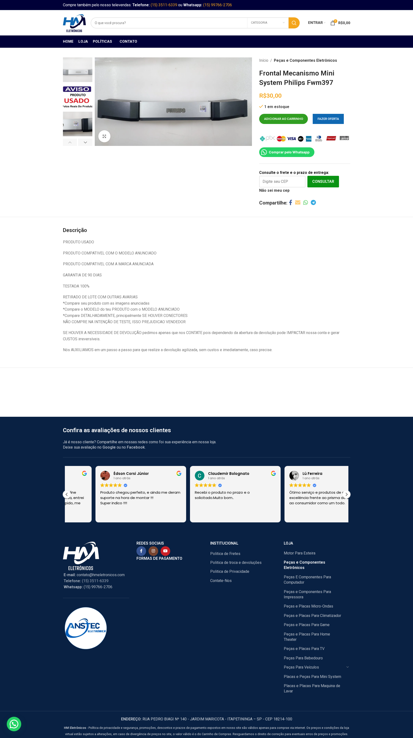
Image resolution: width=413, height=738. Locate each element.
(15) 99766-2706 (217, 5)
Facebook (136, 447)
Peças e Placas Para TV (304, 648)
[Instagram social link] (153, 551)
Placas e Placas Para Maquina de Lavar (312, 688)
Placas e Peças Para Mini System (312, 676)
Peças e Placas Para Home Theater (307, 637)
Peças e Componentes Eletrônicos (305, 60)
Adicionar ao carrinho (283, 119)
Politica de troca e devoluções (236, 562)
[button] (70, 142)
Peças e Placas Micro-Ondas (308, 606)
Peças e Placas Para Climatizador (312, 615)
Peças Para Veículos (301, 667)
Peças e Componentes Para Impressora (307, 594)
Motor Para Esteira (299, 553)
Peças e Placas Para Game (307, 624)
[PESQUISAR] (294, 22)
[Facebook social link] (290, 202)
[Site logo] (74, 22)
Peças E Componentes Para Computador (307, 580)
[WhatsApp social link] (305, 202)
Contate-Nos (221, 580)
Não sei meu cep (274, 190)
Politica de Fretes (225, 553)
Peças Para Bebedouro (303, 658)
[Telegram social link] (313, 202)
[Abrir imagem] (104, 136)
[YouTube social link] (165, 551)
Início (263, 60)
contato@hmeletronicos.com (94, 575)
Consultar (323, 181)
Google (109, 447)
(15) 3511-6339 (164, 5)
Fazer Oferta (328, 119)
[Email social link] (298, 202)
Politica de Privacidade (229, 571)
